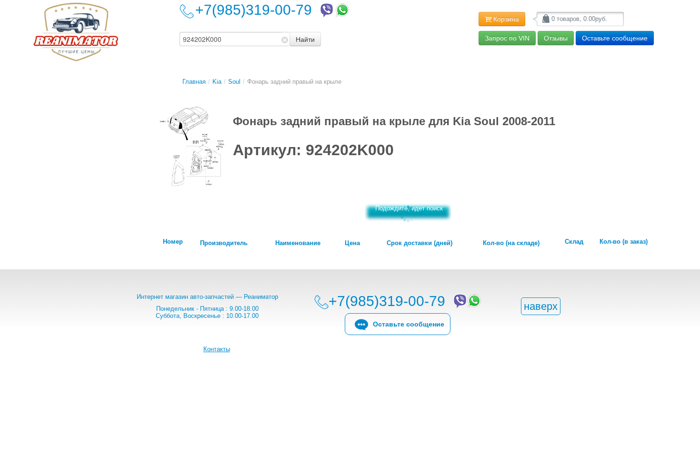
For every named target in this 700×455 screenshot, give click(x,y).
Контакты (216, 349)
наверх (541, 306)
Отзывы (556, 38)
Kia (216, 81)
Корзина (506, 19)
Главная (194, 81)
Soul (234, 81)
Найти (305, 39)
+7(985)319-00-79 (257, 10)
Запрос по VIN (507, 38)
